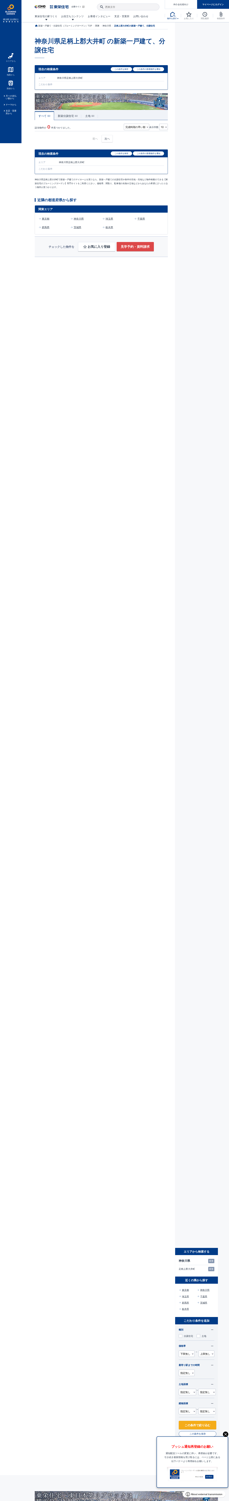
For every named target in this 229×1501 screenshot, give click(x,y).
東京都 (45, 218)
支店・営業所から (11, 112)
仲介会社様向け (180, 4)
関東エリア (45, 209)
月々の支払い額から (11, 97)
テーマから (11, 104)
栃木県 (109, 227)
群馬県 (45, 227)
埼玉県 (109, 218)
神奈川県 (79, 218)
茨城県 (77, 227)
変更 (211, 1261)
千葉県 (141, 218)
